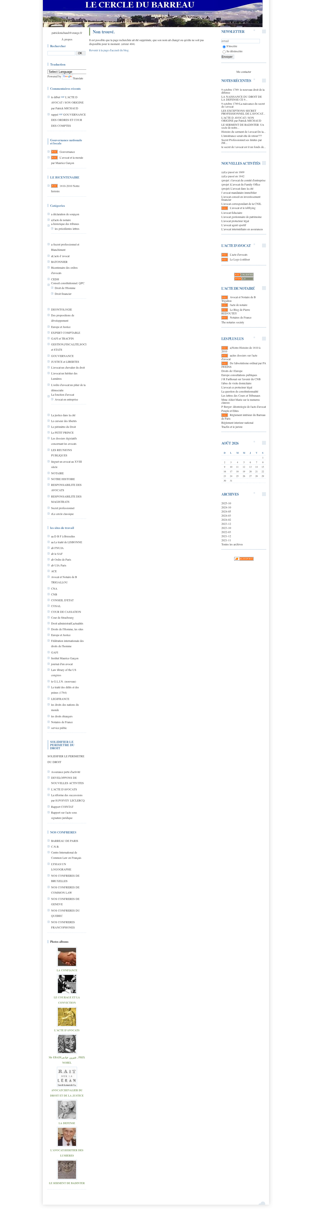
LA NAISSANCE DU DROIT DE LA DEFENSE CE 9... (241, 98)
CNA (54, 588)
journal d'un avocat (62, 664)
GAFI (54, 652)
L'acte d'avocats (239, 254)
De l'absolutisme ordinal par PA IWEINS (243, 365)
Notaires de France (62, 722)
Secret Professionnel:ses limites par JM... (241, 141)
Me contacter (243, 72)
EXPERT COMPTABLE (65, 332)
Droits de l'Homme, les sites (67, 629)
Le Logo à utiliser (240, 259)
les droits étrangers (62, 716)
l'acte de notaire (238, 305)
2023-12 (226, 524)
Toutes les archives (232, 544)
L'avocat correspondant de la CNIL (241, 204)
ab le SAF (57, 554)
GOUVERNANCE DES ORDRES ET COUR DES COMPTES (68, 119)
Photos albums (59, 942)
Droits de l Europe (231, 371)
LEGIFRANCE (60, 699)
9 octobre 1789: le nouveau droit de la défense (242, 91)
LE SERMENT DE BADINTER (67, 1183)
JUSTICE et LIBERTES (65, 362)
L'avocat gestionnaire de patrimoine (241, 217)
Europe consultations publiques (239, 375)
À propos (67, 39)
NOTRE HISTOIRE (63, 479)
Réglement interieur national (237, 422)
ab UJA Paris (58, 565)
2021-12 (226, 536)
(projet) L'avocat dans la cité (237, 188)
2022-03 (226, 532)
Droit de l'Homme (65, 288)
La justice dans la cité (63, 415)
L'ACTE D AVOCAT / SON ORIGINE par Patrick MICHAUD (67, 102)
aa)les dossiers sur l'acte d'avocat (239, 357)
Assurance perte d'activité (65, 772)
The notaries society (232, 322)
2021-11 (226, 540)
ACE (54, 571)
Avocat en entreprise (66, 399)
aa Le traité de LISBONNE (66, 542)
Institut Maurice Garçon (64, 658)
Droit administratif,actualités (67, 623)
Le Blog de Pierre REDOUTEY (235, 311)
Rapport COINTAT (62, 807)
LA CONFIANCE (67, 970)
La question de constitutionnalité (239, 391)
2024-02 (226, 519)
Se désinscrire (234, 51)
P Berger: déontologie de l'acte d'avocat (243, 406)
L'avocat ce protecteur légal (236, 387)
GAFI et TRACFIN (62, 338)
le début (55, 97)
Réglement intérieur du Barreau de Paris (243, 416)
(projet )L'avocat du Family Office (240, 184)
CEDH (55, 279)
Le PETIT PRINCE (62, 432)
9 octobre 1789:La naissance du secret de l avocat (243, 105)
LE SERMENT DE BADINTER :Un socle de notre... (242, 126)
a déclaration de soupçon (65, 214)
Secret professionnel (62, 508)
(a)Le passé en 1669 (232, 172)
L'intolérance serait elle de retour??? (241, 136)
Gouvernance (67, 152)
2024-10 (226, 507)
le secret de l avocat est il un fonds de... (243, 147)
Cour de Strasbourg (62, 617)
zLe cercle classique (62, 514)
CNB (54, 594)
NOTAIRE (57, 473)
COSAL (56, 606)
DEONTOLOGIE (61, 309)
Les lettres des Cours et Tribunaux (240, 395)
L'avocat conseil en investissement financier (240, 198)
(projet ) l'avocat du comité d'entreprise (243, 180)
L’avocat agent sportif (233, 225)
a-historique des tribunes (65, 224)
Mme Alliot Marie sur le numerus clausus (240, 401)
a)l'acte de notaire (61, 220)
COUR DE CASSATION (66, 612)
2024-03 (226, 515)
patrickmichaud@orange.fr (67, 33)
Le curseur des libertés (64, 421)
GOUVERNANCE (62, 356)
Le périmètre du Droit (63, 427)
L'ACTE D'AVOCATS (64, 789)
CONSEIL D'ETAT (62, 600)
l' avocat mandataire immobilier (239, 192)
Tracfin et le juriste (231, 427)
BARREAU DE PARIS (64, 841)
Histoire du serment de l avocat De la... (243, 132)
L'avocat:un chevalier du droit (68, 367)
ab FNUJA (57, 548)
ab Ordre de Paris (61, 559)
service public (59, 728)
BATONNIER (59, 262)
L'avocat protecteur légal (235, 221)
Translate (78, 78)
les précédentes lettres (67, 228)
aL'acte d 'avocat (60, 256)
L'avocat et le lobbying (243, 208)
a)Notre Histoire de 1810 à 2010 (240, 349)
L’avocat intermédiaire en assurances (242, 229)
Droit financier (63, 294)
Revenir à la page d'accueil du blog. (109, 50)
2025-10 (226, 503)
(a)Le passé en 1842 (232, 176)
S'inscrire (231, 46)
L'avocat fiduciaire (231, 213)
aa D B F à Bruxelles (63, 536)
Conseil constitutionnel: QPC (68, 283)
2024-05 (226, 511)
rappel (54, 114)
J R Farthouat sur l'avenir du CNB (241, 379)
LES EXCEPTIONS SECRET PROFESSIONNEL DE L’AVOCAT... (243, 112)
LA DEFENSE (67, 1123)
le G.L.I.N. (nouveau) (63, 681)
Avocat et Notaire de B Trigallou (238, 299)
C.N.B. (55, 846)
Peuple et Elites (230, 411)
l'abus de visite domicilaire (236, 383)
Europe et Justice (60, 327)
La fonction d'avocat (62, 394)
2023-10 (226, 528)
